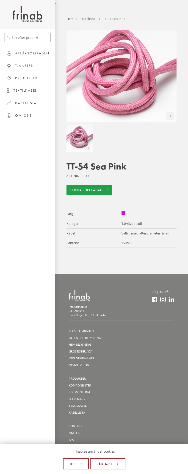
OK (73, 464)
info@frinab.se (78, 307)
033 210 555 (76, 311)
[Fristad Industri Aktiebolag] (27, 14)
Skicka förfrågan (86, 190)
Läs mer (105, 464)
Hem (70, 19)
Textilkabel (88, 19)
